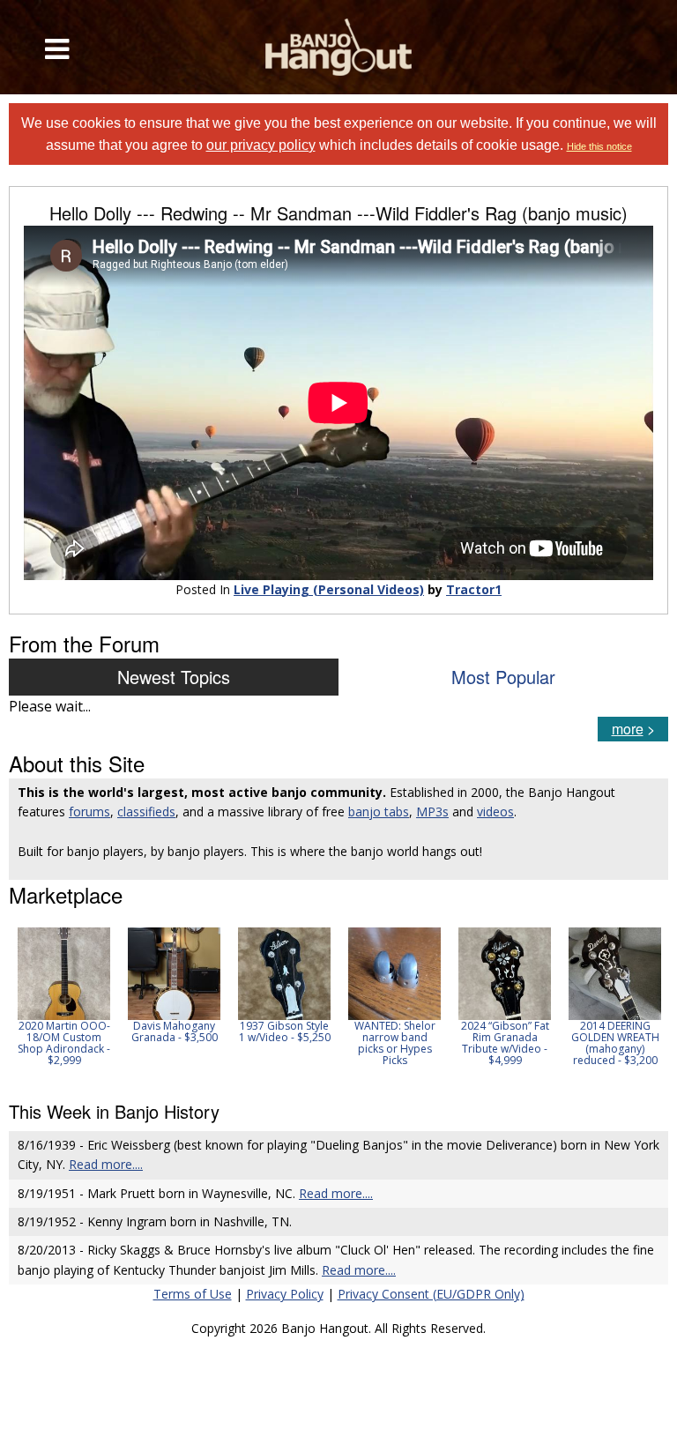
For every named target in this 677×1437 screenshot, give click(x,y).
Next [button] (643, 1002)
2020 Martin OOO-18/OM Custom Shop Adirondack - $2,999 (64, 1043)
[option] (64, 997)
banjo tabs (378, 811)
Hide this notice (599, 146)
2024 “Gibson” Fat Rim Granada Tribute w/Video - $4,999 (505, 1043)
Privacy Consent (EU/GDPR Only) (431, 1293)
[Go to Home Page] (338, 47)
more (628, 728)
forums (89, 811)
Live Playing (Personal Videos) (329, 589)
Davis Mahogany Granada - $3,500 (174, 1031)
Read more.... (106, 1164)
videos (495, 811)
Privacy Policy (285, 1293)
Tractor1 (474, 589)
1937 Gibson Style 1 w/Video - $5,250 (285, 1031)
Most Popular (503, 676)
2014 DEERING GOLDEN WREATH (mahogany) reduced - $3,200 (615, 1043)
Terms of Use (192, 1293)
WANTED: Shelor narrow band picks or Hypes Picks (394, 1043)
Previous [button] (17, 1002)
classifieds (146, 811)
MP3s (432, 811)
